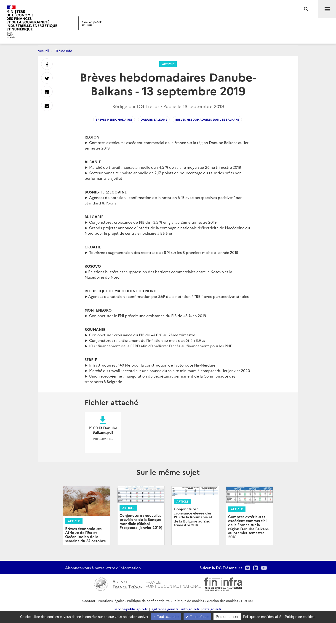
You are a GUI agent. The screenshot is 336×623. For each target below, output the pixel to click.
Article (168, 64)
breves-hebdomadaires (114, 119)
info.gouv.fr (190, 609)
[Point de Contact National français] (173, 583)
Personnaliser (227, 617)
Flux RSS (247, 600)
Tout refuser (199, 617)
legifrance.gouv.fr (164, 609)
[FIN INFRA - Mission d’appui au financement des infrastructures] (223, 583)
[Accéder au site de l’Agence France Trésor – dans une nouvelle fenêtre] (118, 583)
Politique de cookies (188, 600)
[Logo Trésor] (90, 23)
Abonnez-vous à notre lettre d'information (103, 567)
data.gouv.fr (212, 609)
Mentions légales (111, 600)
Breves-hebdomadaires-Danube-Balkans (207, 119)
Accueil (43, 50)
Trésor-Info (63, 50)
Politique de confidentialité (148, 600)
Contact (88, 600)
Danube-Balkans (154, 119)
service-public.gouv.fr (131, 609)
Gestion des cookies (222, 600)
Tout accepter (167, 617)
